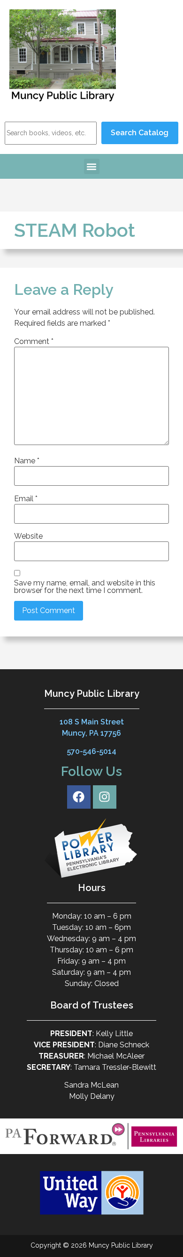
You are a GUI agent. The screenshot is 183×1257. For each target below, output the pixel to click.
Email (26, 499)
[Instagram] (104, 797)
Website (28, 536)
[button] (91, 166)
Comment (33, 341)
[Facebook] (79, 797)
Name (26, 461)
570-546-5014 (91, 751)
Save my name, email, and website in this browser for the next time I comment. (84, 586)
